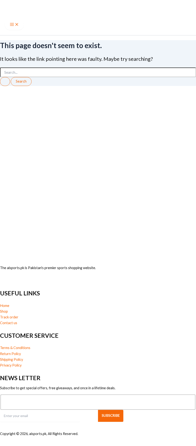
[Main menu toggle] (14, 25)
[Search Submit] (5, 81)
